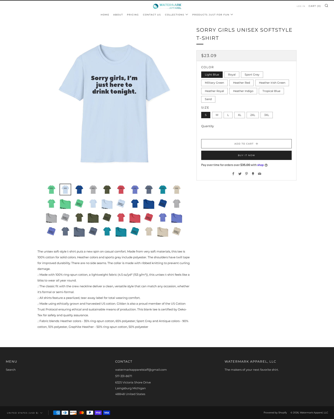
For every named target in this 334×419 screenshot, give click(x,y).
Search (11, 369)
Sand (208, 99)
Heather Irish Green (272, 82)
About (118, 14)
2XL (252, 114)
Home (105, 14)
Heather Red (241, 82)
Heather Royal (214, 91)
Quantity (207, 126)
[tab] (51, 189)
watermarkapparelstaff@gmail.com (141, 369)
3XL (266, 114)
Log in (301, 6)
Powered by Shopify (275, 412)
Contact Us (152, 14)
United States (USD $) (22, 413)
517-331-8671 (123, 376)
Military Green (214, 82)
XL (239, 114)
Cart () (315, 6)
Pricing (133, 14)
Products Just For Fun (210, 14)
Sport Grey (252, 74)
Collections (174, 14)
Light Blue (212, 74)
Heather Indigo (243, 91)
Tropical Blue (271, 91)
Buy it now (246, 155)
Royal (232, 74)
